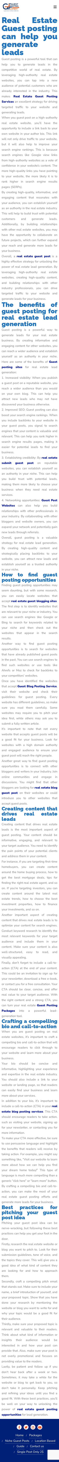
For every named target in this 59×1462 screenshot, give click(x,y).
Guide (20, 1446)
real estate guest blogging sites (34, 601)
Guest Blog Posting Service (37, 686)
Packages (35, 1435)
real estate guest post (33, 256)
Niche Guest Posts (17, 1441)
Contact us (37, 1446)
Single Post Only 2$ (30, 1452)
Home (20, 1435)
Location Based (45, 1441)
